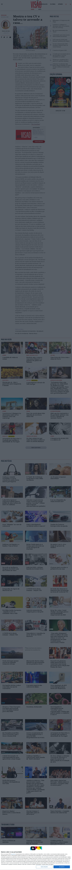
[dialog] (36, 857)
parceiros (13, 854)
